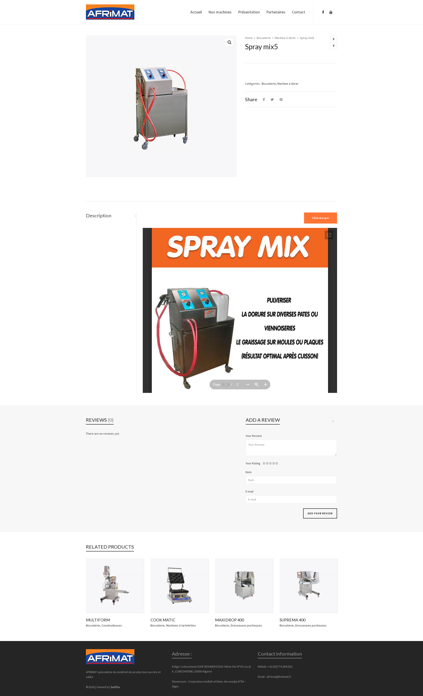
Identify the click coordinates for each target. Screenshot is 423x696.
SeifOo (115, 687)
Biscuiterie (264, 38)
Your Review (254, 436)
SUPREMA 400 (292, 619)
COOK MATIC (162, 619)
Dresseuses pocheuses (246, 625)
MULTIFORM (98, 619)
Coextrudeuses (112, 625)
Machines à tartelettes (181, 625)
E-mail (249, 491)
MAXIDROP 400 (229, 619)
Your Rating (253, 463)
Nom (249, 472)
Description (98, 215)
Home (249, 38)
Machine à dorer (285, 38)
